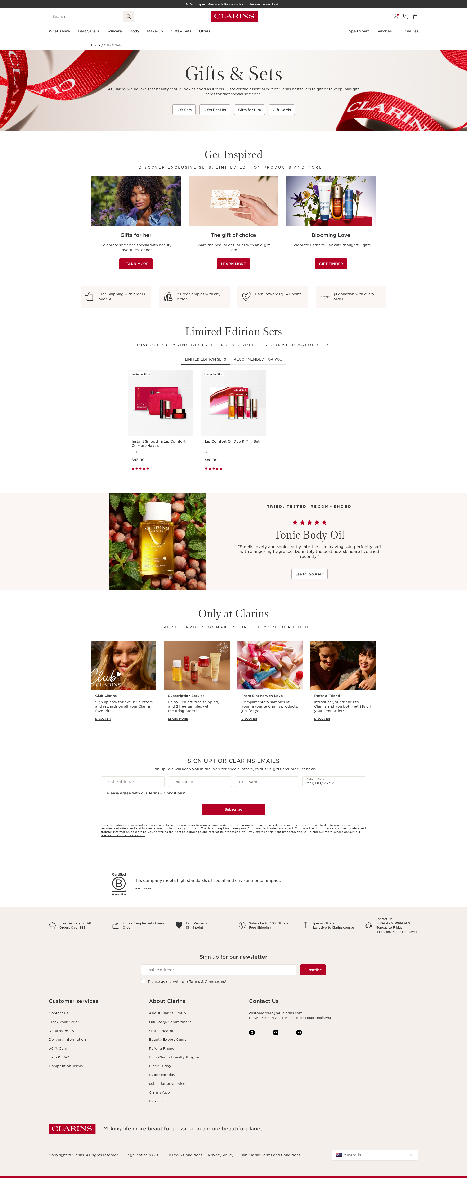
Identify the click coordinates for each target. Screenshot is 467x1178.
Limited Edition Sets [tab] (205, 359)
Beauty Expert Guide (168, 1039)
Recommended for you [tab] (258, 359)
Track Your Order (64, 1022)
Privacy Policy (221, 1155)
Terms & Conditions (166, 793)
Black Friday (160, 1066)
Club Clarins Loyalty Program (175, 1057)
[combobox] (375, 1155)
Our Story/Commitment (170, 1022)
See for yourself (309, 574)
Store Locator (161, 1031)
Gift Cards (282, 110)
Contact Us (58, 1013)
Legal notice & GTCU (144, 1155)
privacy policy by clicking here (123, 835)
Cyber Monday (162, 1075)
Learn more (142, 888)
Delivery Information (67, 1039)
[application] (136, 226)
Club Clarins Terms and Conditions (269, 1155)
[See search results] (128, 16)
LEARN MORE (136, 264)
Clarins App (159, 1092)
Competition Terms (66, 1066)
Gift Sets (184, 110)
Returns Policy (61, 1031)
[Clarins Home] (234, 16)
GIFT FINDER (331, 264)
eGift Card (58, 1048)
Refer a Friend (162, 1048)
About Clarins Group (167, 1013)
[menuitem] (396, 16)
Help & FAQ (59, 1057)
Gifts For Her (214, 110)
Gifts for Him (249, 110)
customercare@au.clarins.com (276, 1013)
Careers (156, 1101)
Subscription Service (167, 1084)
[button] (95, 1001)
